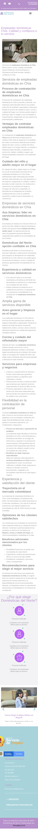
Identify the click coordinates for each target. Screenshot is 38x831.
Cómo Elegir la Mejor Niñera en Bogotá (19, 716)
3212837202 (32, 2)
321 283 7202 (9, 770)
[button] (30, 13)
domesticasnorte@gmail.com (14, 789)
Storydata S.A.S (19, 825)
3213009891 (32, 4)
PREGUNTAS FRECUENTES (19, 805)
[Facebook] (5, 3)
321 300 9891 (9, 773)
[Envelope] (9, 3)
